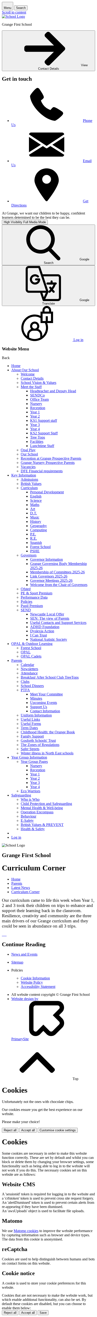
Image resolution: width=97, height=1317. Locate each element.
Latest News (20, 888)
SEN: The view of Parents (49, 618)
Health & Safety (33, 829)
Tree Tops (37, 437)
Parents (16, 660)
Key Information (23, 475)
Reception (37, 408)
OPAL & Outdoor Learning (32, 644)
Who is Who (30, 799)
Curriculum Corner (25, 892)
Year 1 (35, 412)
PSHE (35, 551)
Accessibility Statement (38, 987)
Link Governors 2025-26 (48, 576)
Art (32, 509)
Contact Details (32, 378)
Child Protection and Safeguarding (46, 804)
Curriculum (29, 488)
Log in (16, 837)
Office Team (39, 399)
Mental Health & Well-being (42, 808)
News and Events (24, 954)
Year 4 (35, 429)
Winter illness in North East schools (47, 753)
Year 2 (35, 416)
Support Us (38, 707)
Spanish (36, 543)
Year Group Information (29, 757)
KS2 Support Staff (44, 433)
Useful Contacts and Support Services (58, 623)
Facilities (36, 442)
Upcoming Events (43, 703)
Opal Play (28, 450)
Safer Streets (30, 749)
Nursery (36, 404)
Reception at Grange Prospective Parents (51, 458)
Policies (26, 602)
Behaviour (28, 816)
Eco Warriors (30, 791)
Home (15, 366)
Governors (28, 555)
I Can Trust (38, 635)
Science (36, 500)
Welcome (28, 374)
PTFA (25, 690)
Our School (29, 454)
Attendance (29, 673)
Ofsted (26, 589)
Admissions (29, 479)
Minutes (36, 698)
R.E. (33, 538)
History (35, 522)
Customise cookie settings (58, 1130)
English (35, 496)
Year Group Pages (34, 762)
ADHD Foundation (44, 627)
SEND (26, 610)
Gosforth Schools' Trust (38, 740)
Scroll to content (14, 12)
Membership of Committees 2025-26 (57, 572)
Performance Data (34, 597)
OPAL (26, 652)
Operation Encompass (37, 812)
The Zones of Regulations (40, 745)
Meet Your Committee (46, 694)
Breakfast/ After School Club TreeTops (50, 677)
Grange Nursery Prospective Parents (48, 463)
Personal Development (47, 492)
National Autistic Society (48, 639)
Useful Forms (31, 724)
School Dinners (32, 686)
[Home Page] (13, 16)
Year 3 (35, 425)
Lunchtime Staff (42, 446)
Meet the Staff (31, 387)
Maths (34, 505)
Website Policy (32, 982)
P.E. (33, 534)
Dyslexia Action (42, 631)
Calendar (27, 665)
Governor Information (46, 559)
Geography (38, 526)
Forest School (40, 547)
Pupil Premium (32, 606)
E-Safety (27, 820)
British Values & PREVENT (42, 825)
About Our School (25, 370)
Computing (38, 530)
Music (34, 517)
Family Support (32, 736)
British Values (31, 484)
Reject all (10, 1130)
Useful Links (30, 719)
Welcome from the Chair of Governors (58, 585)
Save (43, 1312)
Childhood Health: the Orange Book (48, 732)
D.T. (33, 513)
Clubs (25, 682)
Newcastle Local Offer (47, 614)
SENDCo (37, 395)
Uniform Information (36, 715)
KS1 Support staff (43, 420)
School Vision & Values (38, 383)
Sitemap (17, 962)
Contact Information (45, 711)
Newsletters (29, 669)
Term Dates (29, 728)
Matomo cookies (26, 1231)
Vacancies (28, 467)
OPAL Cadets (31, 656)
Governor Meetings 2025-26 (51, 580)
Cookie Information (35, 978)
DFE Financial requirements (42, 471)
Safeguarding (21, 795)
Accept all (28, 1130)
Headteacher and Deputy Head (53, 391)
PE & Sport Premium (36, 593)
